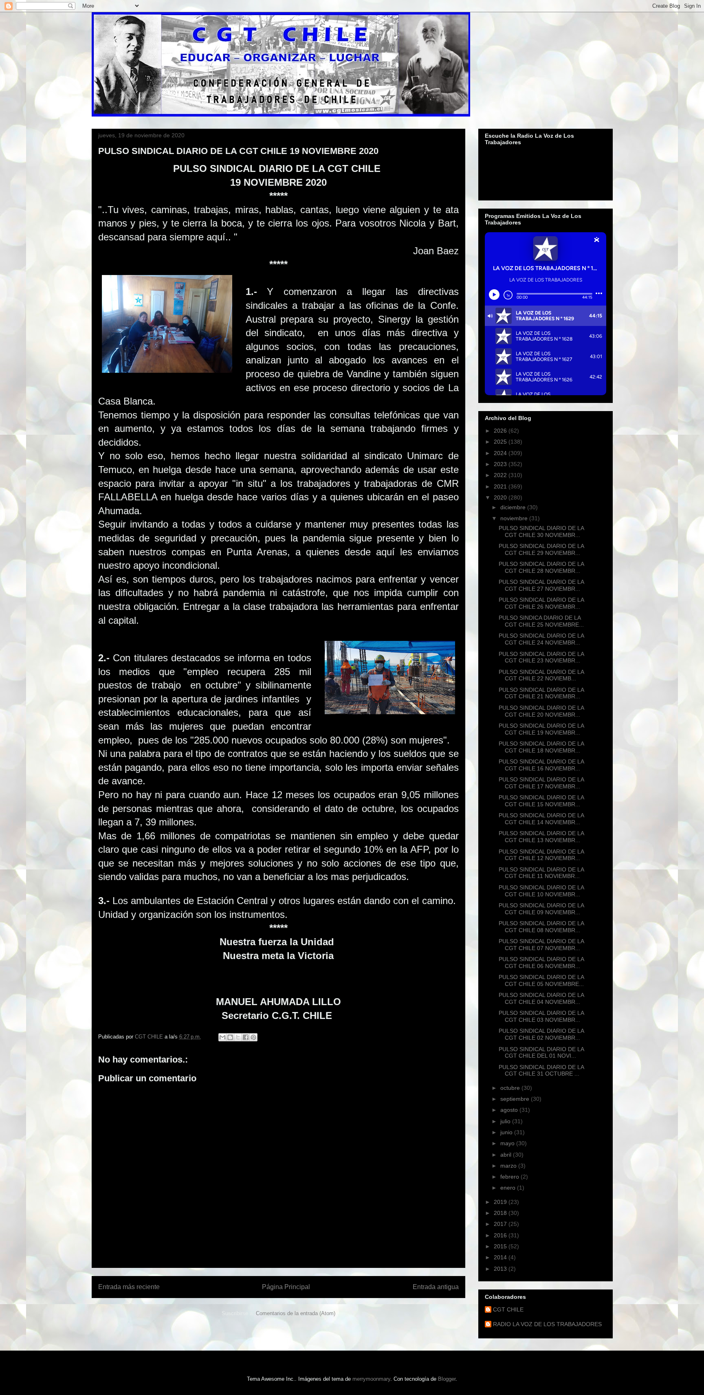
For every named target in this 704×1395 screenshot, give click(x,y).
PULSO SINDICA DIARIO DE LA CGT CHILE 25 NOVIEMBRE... (541, 621)
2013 (501, 1268)
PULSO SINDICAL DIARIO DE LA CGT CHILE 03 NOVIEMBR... (541, 1016)
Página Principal (286, 1286)
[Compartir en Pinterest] (253, 1037)
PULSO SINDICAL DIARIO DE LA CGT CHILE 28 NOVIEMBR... (541, 567)
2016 (501, 1235)
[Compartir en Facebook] (246, 1037)
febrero (510, 1176)
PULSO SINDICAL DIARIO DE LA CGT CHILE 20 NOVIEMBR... (541, 711)
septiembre (515, 1099)
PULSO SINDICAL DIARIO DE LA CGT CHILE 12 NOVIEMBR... (541, 855)
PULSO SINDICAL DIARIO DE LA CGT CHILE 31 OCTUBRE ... (541, 1070)
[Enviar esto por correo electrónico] (222, 1037)
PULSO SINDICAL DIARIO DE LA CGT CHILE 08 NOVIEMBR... (541, 926)
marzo (509, 1165)
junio (507, 1132)
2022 (501, 475)
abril (506, 1154)
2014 (501, 1257)
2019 (501, 1202)
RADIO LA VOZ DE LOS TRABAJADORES (547, 1324)
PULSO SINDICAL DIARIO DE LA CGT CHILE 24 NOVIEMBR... (541, 639)
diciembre (513, 507)
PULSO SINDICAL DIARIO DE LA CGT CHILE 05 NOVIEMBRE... (541, 980)
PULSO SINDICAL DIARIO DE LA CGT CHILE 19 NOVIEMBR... (541, 729)
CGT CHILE (508, 1309)
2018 (501, 1213)
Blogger (446, 1379)
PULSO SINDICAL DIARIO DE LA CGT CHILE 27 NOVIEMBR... (541, 585)
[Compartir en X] (238, 1037)
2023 (501, 464)
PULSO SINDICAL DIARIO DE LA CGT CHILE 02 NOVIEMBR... (541, 1034)
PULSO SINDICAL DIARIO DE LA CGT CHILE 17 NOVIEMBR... (541, 783)
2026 (501, 430)
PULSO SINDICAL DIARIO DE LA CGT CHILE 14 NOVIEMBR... (541, 818)
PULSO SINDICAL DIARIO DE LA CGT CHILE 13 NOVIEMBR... (541, 836)
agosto (509, 1110)
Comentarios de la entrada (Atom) (295, 1313)
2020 (501, 497)
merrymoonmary (371, 1379)
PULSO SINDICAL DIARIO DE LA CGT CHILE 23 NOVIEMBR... (541, 657)
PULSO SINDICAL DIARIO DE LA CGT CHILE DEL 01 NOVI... (541, 1052)
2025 (501, 441)
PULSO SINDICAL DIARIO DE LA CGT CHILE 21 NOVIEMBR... (541, 693)
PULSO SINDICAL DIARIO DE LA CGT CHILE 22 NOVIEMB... (541, 675)
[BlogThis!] (230, 1037)
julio (506, 1121)
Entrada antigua (436, 1286)
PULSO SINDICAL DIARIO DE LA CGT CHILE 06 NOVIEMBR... (541, 962)
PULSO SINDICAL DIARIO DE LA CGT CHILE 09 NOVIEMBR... (541, 908)
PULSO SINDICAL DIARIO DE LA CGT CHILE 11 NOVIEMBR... (541, 873)
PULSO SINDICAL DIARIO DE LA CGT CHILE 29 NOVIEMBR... (541, 549)
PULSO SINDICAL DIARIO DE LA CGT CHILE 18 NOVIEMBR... (541, 747)
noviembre (514, 518)
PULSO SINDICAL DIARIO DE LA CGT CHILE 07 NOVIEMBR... (541, 944)
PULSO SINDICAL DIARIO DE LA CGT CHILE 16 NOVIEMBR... (541, 765)
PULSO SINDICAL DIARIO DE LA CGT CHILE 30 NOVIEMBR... (541, 531)
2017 (501, 1224)
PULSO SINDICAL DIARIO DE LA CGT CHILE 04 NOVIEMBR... (541, 998)
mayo (508, 1143)
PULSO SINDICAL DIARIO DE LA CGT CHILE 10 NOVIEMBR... (541, 891)
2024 (501, 453)
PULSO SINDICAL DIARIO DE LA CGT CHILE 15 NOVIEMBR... (541, 801)
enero (508, 1187)
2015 (501, 1246)
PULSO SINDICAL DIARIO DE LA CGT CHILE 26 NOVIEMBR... (541, 603)
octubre (510, 1088)
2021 (501, 486)
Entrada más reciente (129, 1286)
